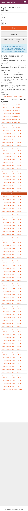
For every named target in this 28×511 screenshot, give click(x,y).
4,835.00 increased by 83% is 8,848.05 (11, 340)
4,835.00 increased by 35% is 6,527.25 (11, 202)
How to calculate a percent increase (13, 96)
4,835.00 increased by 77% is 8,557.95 (11, 323)
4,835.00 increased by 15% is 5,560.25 (11, 145)
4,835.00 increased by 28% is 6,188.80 (11, 182)
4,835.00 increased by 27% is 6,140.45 (11, 179)
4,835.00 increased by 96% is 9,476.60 (11, 378)
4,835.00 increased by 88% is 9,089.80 (11, 355)
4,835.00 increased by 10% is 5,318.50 (11, 130)
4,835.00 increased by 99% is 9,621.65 (11, 386)
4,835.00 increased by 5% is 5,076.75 (11, 116)
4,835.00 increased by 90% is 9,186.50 (11, 360)
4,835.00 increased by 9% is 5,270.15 (11, 128)
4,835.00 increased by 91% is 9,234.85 (11, 363)
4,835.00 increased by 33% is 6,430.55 (11, 197)
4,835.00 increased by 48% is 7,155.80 (11, 240)
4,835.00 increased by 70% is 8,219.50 (11, 303)
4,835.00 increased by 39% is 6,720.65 (11, 214)
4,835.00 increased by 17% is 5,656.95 (11, 151)
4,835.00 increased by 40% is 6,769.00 (11, 217)
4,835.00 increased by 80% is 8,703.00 (11, 332)
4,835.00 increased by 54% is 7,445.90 (11, 257)
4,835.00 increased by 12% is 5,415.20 (11, 136)
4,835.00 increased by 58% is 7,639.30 (11, 268)
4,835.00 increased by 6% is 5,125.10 (11, 119)
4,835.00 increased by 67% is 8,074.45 (11, 294)
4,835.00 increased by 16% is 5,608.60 (11, 148)
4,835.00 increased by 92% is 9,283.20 (11, 366)
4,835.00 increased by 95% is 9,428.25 (11, 375)
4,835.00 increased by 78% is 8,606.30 (11, 326)
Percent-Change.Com (8, 2)
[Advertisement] (14, 407)
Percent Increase (5, 21)
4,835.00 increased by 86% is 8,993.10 (11, 349)
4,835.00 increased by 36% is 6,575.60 (11, 205)
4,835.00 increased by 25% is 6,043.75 (11, 174)
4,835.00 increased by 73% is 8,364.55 (11, 311)
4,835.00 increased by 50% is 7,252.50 (11, 245)
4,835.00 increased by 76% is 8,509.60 (11, 320)
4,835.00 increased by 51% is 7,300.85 (11, 248)
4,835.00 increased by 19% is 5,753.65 (11, 156)
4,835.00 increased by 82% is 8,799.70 (11, 337)
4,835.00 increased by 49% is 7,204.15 (11, 243)
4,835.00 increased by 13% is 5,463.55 (11, 139)
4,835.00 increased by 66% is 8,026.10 (11, 291)
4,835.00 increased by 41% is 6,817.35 (11, 220)
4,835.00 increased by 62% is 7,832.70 (11, 280)
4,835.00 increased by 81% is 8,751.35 (11, 334)
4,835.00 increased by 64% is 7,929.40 (11, 286)
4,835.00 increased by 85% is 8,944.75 (11, 346)
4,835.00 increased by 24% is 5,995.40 (11, 171)
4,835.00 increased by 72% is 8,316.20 (11, 309)
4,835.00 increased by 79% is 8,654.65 (11, 329)
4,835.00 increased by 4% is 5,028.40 (11, 113)
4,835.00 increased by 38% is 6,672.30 (11, 211)
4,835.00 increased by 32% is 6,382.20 (12, 194)
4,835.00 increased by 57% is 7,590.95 (11, 265)
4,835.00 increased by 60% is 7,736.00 (11, 274)
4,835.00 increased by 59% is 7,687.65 (11, 271)
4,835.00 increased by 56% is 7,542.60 (11, 263)
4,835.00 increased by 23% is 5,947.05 (11, 168)
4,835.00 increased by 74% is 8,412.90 (11, 314)
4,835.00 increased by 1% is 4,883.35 (11, 105)
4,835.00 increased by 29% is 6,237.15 (11, 185)
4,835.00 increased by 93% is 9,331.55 (11, 369)
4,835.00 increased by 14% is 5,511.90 (11, 142)
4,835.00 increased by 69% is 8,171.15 (11, 300)
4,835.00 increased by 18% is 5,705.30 (11, 153)
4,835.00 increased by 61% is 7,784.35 (11, 277)
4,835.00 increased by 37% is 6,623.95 (11, 208)
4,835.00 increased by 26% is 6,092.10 (11, 176)
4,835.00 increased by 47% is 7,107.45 (11, 237)
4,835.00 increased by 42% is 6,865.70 (11, 222)
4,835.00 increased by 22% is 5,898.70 (11, 165)
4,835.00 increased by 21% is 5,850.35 (11, 162)
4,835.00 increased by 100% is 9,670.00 (12, 389)
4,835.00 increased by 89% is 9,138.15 (11, 357)
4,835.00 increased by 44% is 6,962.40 (11, 228)
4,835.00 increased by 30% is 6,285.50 (11, 188)
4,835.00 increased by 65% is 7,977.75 (11, 288)
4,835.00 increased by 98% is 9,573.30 (11, 383)
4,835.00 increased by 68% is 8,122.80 (11, 297)
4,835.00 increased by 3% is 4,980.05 (11, 110)
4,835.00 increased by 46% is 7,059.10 (11, 234)
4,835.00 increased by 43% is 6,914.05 (11, 225)
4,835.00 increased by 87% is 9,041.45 (11, 352)
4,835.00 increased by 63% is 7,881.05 (11, 283)
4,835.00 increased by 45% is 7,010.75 (11, 231)
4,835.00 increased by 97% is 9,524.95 (11, 380)
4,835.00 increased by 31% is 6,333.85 (11, 191)
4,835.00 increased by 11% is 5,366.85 (11, 133)
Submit (14, 28)
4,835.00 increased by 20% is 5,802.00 (11, 159)
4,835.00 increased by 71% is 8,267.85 (11, 306)
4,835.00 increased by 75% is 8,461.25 (11, 317)
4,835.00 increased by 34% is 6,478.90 (11, 199)
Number (3, 15)
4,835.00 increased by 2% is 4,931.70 (11, 107)
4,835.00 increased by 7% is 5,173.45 (11, 122)
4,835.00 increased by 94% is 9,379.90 (11, 372)
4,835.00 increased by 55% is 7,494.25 (11, 260)
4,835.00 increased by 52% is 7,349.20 (11, 251)
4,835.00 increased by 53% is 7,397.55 (11, 254)
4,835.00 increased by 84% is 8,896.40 (11, 343)
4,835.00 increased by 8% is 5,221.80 (11, 125)
